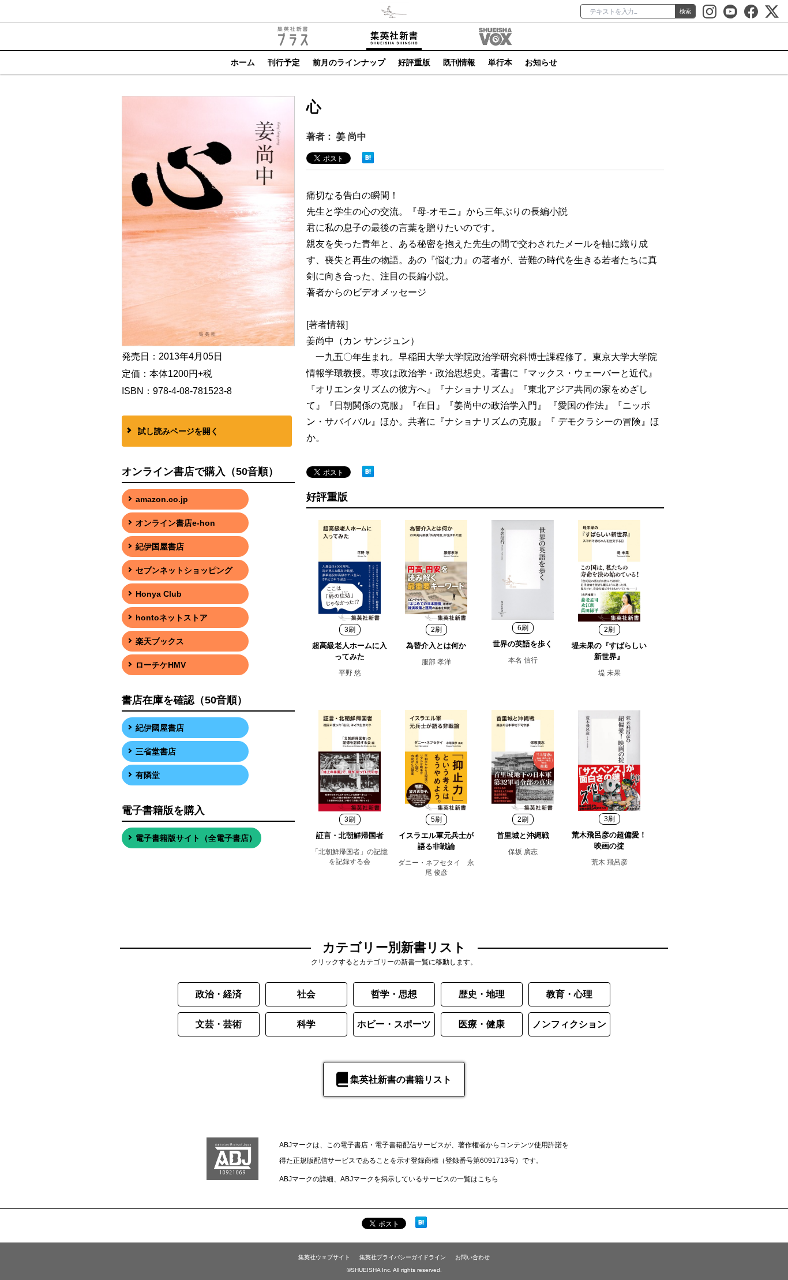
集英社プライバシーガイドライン (402, 1257)
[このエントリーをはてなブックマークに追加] (368, 157)
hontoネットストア (172, 617)
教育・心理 (569, 994)
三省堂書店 (156, 751)
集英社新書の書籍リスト (401, 1079)
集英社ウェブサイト (324, 1257)
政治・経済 (219, 994)
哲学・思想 (394, 994)
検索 (685, 11)
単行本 (500, 62)
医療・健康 (482, 1024)
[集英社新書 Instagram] (709, 11)
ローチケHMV (161, 664)
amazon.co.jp (162, 499)
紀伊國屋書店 (160, 727)
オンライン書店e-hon (175, 522)
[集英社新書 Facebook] (751, 11)
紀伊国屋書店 (160, 546)
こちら (488, 1179)
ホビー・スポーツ (394, 1024)
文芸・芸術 (219, 1024)
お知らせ (541, 62)
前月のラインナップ (349, 62)
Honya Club (159, 593)
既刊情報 (459, 62)
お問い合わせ (472, 1257)
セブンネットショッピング (184, 570)
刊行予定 (284, 62)
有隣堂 (148, 775)
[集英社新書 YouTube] (730, 11)
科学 (306, 1024)
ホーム (243, 62)
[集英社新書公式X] (772, 11)
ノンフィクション (569, 1024)
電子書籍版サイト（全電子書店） (196, 838)
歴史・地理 (482, 994)
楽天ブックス (160, 641)
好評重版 (414, 62)
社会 (306, 994)
